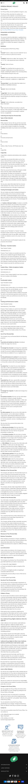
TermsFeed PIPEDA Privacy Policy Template (12, 30)
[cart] (26, 3)
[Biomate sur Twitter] (10, 776)
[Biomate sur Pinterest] (15, 776)
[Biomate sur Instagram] (18, 776)
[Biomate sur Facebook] (13, 776)
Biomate (11, 779)
